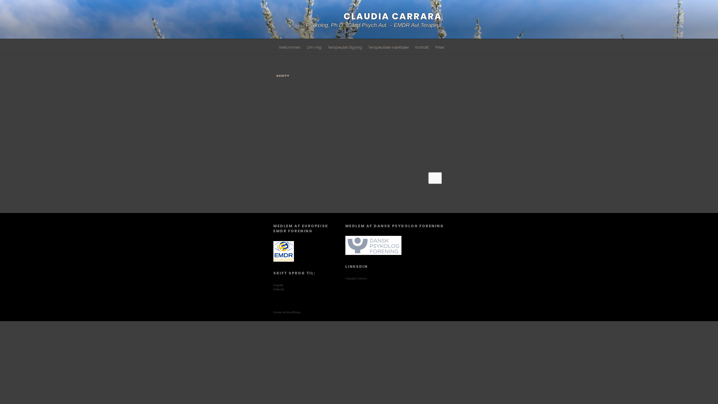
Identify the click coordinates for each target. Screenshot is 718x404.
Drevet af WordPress (286, 312)
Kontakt (422, 47)
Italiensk (278, 289)
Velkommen (289, 47)
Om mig (314, 47)
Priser (439, 47)
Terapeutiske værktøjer (388, 47)
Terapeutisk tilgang (345, 47)
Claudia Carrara (392, 16)
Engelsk (278, 285)
